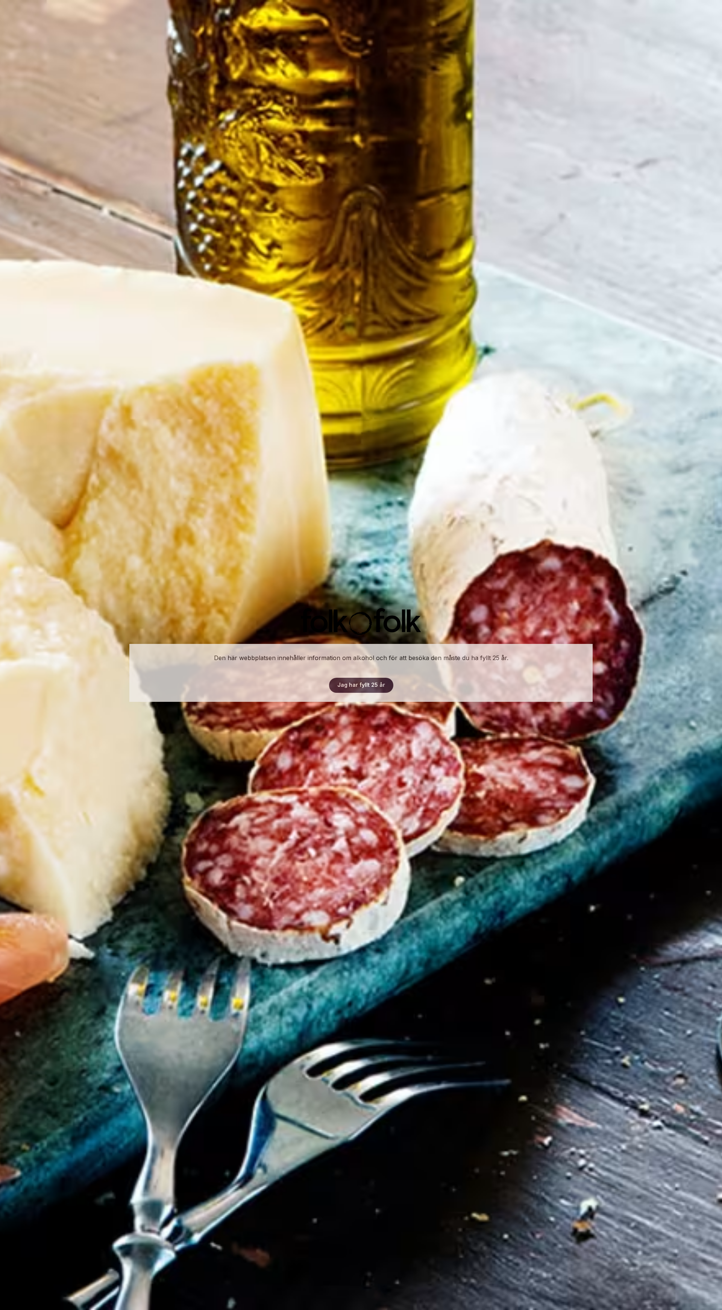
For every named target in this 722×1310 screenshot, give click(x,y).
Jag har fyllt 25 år (361, 685)
